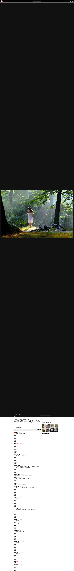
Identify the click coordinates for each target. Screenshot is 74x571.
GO (15, 503)
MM (15, 541)
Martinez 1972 (18, 516)
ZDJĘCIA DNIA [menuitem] (13, 1)
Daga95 (17, 522)
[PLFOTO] (3, 1)
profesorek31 (18, 549)
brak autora (18, 465)
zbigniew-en (18, 477)
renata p (17, 446)
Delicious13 (18, 454)
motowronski (18, 494)
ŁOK (16, 497)
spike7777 (17, 552)
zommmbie (18, 527)
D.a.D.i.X (17, 489)
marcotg (17, 530)
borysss (17, 457)
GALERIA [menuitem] (9, 1)
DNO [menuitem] (18, 1)
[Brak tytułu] (15, 416)
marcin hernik (18, 533)
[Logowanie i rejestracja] (72, 1)
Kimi (17, 435)
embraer (17, 500)
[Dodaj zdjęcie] (70, 1)
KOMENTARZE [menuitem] (30, 1)
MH (15, 533)
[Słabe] (50, 416)
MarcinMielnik (18, 541)
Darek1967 (17, 569)
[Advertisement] (37, 8)
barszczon (17, 486)
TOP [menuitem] (16, 1)
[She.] (48, 426)
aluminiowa (18, 544)
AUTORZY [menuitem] (26, 1)
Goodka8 (17, 558)
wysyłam (38, 429)
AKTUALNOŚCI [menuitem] (22, 1)
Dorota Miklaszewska (19, 471)
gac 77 (17, 519)
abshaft (17, 564)
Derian (17, 443)
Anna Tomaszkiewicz (19, 538)
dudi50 (17, 432)
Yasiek (17, 508)
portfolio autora (45, 433)
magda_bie (18, 440)
